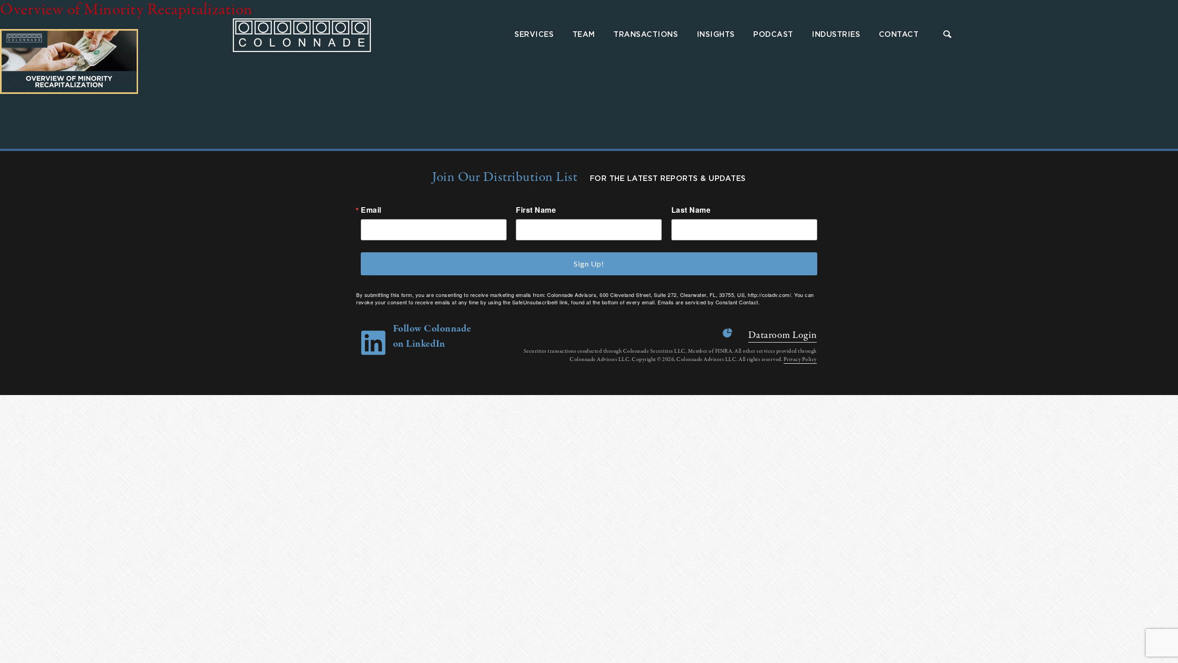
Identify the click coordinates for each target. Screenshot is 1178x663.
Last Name (691, 210)
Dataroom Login (782, 335)
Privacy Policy (800, 359)
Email (371, 210)
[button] (948, 35)
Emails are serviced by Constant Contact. (709, 302)
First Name (536, 210)
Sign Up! (589, 263)
